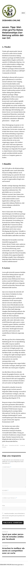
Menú (23, 13)
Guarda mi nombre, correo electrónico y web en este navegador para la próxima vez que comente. (13, 516)
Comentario (6, 467)
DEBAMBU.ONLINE (11, 20)
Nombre (5, 490)
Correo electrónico (9, 498)
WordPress (3, 567)
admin (6, 445)
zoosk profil (21, 242)
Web (3, 505)
